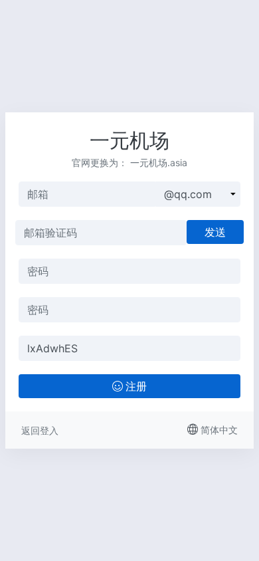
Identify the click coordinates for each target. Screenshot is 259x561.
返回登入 (39, 430)
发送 (215, 232)
